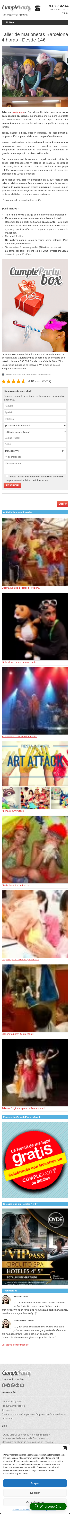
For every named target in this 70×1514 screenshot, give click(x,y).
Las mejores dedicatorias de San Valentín (24, 1438)
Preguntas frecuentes (13, 1405)
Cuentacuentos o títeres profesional (21, 587)
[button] (65, 1448)
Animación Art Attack (13, 810)
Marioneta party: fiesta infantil (17, 1033)
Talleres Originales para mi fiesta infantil (23, 1108)
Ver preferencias (35, 1502)
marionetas (18, 112)
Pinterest (13, 1385)
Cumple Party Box (11, 1401)
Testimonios (8, 1410)
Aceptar (35, 1483)
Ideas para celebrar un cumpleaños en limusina (27, 1442)
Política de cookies (21, 1509)
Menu (12, 22)
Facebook (4, 1385)
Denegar (35, 1492)
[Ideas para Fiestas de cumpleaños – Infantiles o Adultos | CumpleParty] (16, 8)
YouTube (17, 1385)
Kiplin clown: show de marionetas (19, 662)
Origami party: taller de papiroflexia (20, 959)
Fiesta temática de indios (15, 885)
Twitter (8, 1385)
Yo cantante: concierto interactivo (19, 736)
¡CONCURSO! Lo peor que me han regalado (26, 1434)
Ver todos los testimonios (15, 1344)
